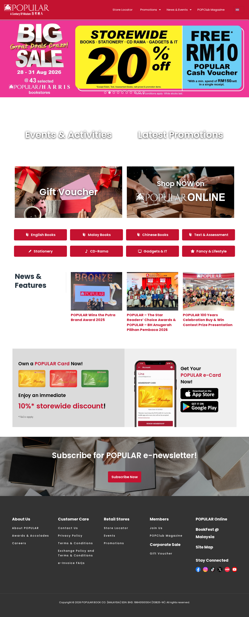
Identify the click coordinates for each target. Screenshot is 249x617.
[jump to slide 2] (109, 92)
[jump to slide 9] (139, 92)
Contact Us (68, 528)
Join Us (156, 528)
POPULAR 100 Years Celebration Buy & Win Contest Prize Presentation (207, 319)
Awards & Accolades (30, 536)
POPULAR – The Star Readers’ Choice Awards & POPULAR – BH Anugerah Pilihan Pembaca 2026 (151, 322)
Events (109, 536)
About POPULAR (25, 528)
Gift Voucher (161, 553)
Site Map (204, 547)
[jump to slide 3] (114, 92)
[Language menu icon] (238, 9)
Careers (19, 543)
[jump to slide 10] (144, 92)
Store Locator (116, 528)
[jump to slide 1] (105, 92)
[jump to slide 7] (131, 92)
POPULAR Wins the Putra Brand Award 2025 (93, 317)
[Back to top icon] (230, 609)
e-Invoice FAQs (71, 563)
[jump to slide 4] (118, 92)
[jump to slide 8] (135, 92)
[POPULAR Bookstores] (27, 9)
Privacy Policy (70, 536)
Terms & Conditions (75, 543)
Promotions (114, 543)
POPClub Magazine (166, 536)
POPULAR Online (211, 519)
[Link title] (96, 291)
